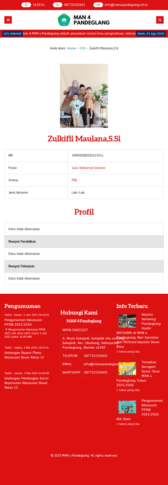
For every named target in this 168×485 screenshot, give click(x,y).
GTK (83, 48)
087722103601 (74, 5)
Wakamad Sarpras (92, 168)
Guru (75, 168)
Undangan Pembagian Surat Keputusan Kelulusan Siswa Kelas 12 (26, 382)
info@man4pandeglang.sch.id (126, 5)
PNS (74, 180)
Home (71, 48)
